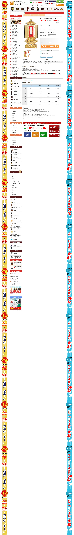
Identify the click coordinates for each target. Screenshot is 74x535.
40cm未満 (13, 137)
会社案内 (37, 5)
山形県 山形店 (14, 29)
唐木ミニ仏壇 (15, 91)
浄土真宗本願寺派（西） (16, 183)
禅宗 (12, 192)
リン (14, 202)
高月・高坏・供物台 (17, 220)
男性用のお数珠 (16, 234)
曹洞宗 (13, 178)
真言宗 (13, 180)
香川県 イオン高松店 (15, 70)
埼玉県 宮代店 (14, 41)
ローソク (15, 247)
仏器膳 (14, 223)
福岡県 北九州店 (14, 74)
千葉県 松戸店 (14, 34)
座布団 (14, 231)
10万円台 (13, 118)
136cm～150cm (14, 130)
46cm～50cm (14, 140)
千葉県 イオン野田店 (15, 32)
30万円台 (13, 115)
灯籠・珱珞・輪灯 (16, 228)
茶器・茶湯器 (15, 215)
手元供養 (15, 239)
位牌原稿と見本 (14, 279)
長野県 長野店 (14, 47)
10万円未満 (14, 120)
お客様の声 (42, 5)
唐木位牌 (15, 152)
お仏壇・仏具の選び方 (15, 281)
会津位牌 (15, 154)
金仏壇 (14, 81)
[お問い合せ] (54, 136)
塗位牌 (14, 160)
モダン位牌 (15, 157)
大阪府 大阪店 (14, 61)
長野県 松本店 (14, 48)
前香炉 (14, 210)
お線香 (14, 245)
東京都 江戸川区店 (15, 42)
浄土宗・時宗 (14, 187)
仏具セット (15, 199)
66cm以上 (13, 144)
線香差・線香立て (16, 212)
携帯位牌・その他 (16, 165)
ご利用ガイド (33, 5)
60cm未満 (13, 125)
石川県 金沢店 (14, 58)
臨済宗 (13, 190)
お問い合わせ (47, 5)
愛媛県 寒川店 (14, 71)
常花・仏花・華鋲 (16, 226)
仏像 (12, 174)
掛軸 (12, 176)
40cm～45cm (14, 138)
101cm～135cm (14, 128)
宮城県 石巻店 (14, 28)
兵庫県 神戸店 (14, 67)
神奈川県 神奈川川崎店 (16, 45)
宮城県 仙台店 (14, 26)
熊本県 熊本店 (14, 76)
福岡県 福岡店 (14, 73)
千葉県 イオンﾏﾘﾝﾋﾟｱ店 (16, 35)
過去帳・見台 (15, 168)
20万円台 (13, 117)
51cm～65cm (14, 142)
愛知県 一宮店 (14, 54)
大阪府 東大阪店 (14, 64)
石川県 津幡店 (14, 60)
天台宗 (13, 189)
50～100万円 (14, 111)
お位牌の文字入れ (14, 278)
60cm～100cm (14, 127)
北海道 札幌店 (14, 25)
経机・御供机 (15, 99)
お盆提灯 (15, 253)
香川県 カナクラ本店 (15, 68)
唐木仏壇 (15, 94)
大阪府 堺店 (14, 65)
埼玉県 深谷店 (14, 39)
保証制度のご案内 (14, 276)
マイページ (53, 5)
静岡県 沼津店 (14, 51)
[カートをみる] (60, 6)
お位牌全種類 (15, 149)
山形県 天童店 (14, 31)
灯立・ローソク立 (16, 207)
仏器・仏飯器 (15, 218)
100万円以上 (14, 109)
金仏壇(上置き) (16, 83)
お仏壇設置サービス (14, 273)
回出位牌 (15, 162)
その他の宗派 (14, 194)
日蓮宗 (13, 185)
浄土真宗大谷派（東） (16, 181)
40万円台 (13, 113)
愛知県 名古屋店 (14, 53)
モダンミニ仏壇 (16, 86)
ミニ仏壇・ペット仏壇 (17, 102)
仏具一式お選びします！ (15, 283)
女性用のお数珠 (16, 236)
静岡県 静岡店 (14, 50)
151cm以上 (14, 132)
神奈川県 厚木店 (14, 44)
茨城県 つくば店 (14, 38)
